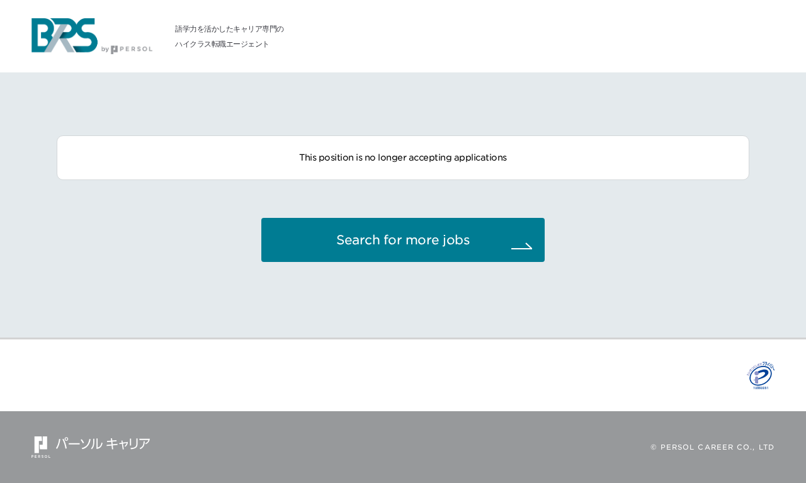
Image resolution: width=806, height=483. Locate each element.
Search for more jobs (403, 239)
